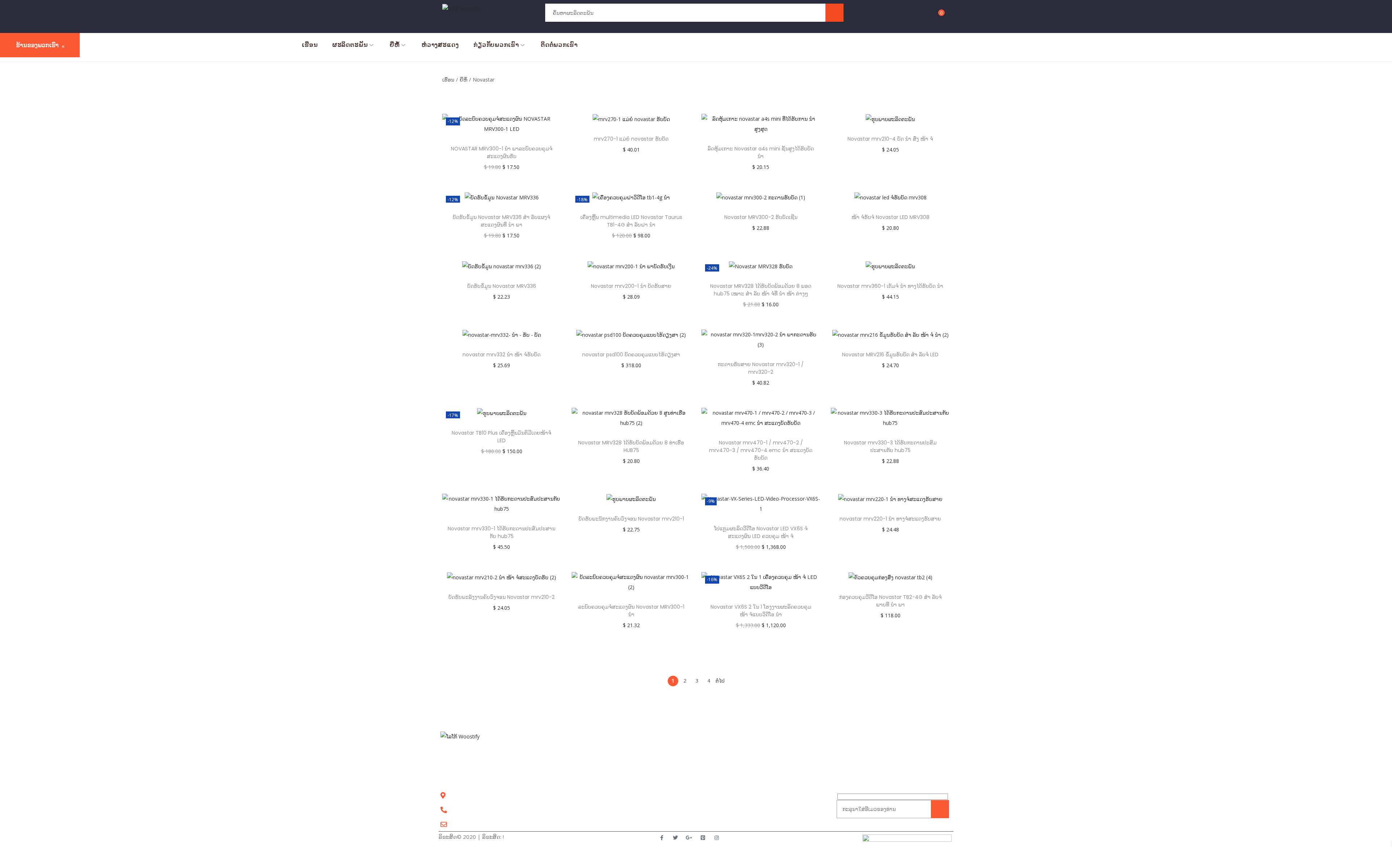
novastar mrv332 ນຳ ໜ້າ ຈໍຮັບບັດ (501, 354)
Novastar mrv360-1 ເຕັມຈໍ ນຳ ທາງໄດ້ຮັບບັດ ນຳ (890, 286)
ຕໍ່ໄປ (720, 680)
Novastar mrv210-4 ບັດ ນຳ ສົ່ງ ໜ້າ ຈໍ (890, 138)
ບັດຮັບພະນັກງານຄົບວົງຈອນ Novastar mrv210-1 (631, 518)
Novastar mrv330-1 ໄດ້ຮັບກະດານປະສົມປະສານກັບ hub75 (501, 532)
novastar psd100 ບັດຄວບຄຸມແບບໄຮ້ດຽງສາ (631, 354)
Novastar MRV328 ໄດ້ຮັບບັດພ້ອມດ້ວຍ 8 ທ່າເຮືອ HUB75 (631, 446)
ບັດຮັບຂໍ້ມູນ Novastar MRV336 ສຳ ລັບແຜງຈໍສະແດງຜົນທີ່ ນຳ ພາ (501, 221)
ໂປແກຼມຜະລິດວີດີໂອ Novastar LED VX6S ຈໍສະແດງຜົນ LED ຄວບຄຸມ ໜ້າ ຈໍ (761, 532)
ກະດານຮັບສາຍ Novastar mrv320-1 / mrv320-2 (761, 368)
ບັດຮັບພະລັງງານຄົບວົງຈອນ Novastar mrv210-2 (501, 597)
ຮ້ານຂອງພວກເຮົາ (37, 45)
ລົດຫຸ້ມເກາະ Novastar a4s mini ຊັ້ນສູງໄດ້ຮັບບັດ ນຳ (761, 152)
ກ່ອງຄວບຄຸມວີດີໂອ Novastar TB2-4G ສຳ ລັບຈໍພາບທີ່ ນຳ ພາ (890, 600)
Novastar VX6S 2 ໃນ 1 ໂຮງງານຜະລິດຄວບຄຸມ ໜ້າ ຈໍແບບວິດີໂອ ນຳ (760, 610)
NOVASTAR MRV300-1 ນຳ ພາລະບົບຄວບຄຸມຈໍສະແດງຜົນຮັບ (501, 152)
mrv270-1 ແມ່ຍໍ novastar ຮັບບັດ (631, 138)
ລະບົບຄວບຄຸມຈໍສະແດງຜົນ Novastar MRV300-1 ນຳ (631, 610)
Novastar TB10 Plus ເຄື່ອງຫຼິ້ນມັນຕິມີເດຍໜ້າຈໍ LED (501, 436)
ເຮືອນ (448, 79)
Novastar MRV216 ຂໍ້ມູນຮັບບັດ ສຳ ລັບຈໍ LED (890, 354)
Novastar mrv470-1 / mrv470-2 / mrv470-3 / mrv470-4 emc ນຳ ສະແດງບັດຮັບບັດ (760, 450)
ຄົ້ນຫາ (834, 12)
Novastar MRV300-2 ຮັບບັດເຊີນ (761, 217)
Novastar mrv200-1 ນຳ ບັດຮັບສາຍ (631, 286)
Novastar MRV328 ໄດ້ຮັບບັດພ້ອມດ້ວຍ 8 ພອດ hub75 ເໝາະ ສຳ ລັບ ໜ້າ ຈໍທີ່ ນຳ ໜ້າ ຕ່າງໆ (760, 289)
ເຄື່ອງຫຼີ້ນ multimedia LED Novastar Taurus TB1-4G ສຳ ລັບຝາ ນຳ (631, 221)
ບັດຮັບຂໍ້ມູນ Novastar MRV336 (501, 286)
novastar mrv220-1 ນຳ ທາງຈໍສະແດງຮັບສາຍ (890, 518)
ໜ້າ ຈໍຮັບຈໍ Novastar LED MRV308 (890, 217)
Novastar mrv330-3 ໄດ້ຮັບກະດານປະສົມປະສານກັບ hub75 (890, 446)
